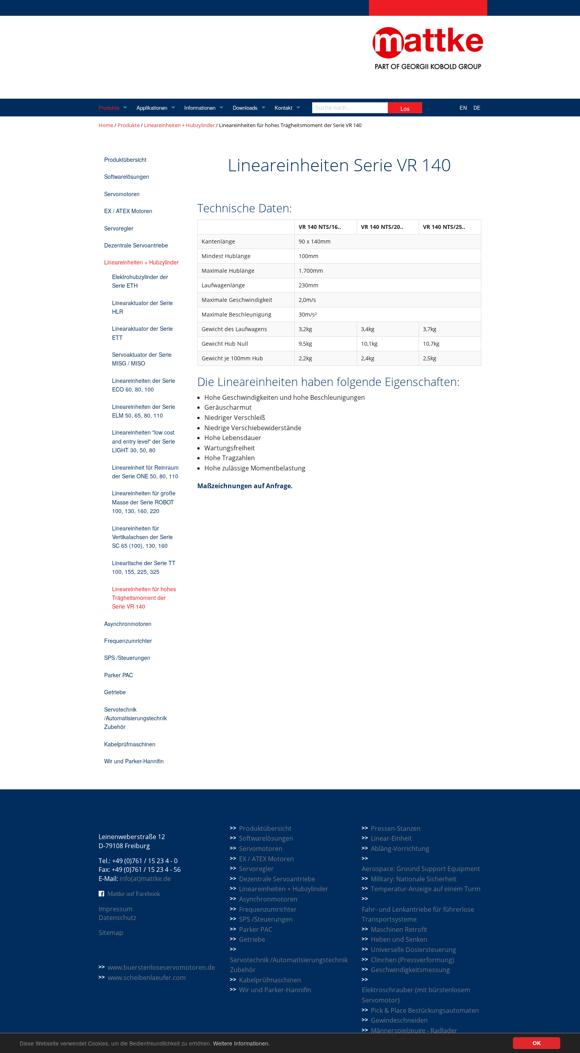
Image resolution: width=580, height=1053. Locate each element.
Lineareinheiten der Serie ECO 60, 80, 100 (143, 385)
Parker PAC (118, 675)
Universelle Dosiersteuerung (413, 949)
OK (537, 1043)
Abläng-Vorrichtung (400, 848)
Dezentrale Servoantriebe (136, 245)
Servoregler (118, 228)
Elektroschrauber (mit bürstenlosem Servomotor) (416, 995)
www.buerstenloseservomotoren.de (161, 967)
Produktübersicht (125, 159)
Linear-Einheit (391, 838)
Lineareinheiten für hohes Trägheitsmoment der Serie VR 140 (144, 598)
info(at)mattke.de (145, 878)
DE (477, 107)
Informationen (199, 107)
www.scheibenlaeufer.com (147, 977)
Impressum (116, 909)
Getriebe (115, 692)
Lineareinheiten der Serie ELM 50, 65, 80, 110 (143, 411)
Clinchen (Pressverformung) (412, 960)
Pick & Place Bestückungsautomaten (425, 1010)
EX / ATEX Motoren (128, 211)
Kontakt (283, 107)
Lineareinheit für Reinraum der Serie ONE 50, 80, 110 (145, 471)
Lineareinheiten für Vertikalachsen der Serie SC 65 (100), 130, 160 (142, 537)
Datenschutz (117, 917)
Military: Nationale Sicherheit (414, 879)
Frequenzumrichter (128, 641)
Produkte (109, 107)
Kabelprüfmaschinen (129, 744)
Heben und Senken (399, 939)
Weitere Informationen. (241, 1043)
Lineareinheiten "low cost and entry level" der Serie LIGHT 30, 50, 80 (143, 441)
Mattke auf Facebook (133, 893)
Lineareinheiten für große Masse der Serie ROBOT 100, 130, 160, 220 (144, 502)
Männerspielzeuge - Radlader (414, 1030)
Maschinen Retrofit (399, 929)
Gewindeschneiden (399, 1020)
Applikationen (152, 107)
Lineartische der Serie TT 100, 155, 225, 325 (144, 567)
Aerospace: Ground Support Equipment (421, 868)
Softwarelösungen (126, 176)
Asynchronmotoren (128, 624)
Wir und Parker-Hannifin (134, 761)
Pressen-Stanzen (396, 828)
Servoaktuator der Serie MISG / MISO (142, 358)
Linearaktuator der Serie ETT (142, 332)
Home (106, 125)
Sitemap (111, 932)
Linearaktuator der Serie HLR (142, 307)
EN (463, 107)
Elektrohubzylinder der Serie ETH (140, 281)
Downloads (245, 107)
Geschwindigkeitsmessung (410, 969)
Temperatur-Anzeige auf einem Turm (426, 888)
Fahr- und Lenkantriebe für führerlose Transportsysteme (418, 914)
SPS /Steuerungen (127, 657)
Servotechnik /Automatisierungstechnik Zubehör (135, 718)
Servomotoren (122, 194)
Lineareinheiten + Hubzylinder (179, 125)
